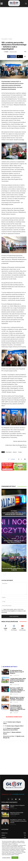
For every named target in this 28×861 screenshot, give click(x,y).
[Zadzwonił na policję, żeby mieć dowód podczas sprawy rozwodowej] (14, 502)
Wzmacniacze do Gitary (8, 736)
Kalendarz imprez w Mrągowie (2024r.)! (15, 726)
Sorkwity (13, 566)
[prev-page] (2, 575)
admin (6, 51)
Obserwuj (14, 625)
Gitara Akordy (6, 732)
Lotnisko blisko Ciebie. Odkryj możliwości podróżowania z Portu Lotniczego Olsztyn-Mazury (18, 680)
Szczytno (10, 39)
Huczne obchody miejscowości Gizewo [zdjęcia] (14, 569)
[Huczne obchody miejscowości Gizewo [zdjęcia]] (14, 558)
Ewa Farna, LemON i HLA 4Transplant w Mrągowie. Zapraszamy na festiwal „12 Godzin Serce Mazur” (17, 690)
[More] (25, 56)
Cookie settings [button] (6, 857)
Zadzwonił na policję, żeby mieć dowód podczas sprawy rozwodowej (14, 513)
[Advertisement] (14, 22)
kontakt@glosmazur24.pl (18, 794)
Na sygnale (14, 510)
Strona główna (4, 39)
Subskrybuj (22, 625)
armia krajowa (8, 452)
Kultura (14, 538)
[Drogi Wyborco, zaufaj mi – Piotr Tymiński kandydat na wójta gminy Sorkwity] (5, 821)
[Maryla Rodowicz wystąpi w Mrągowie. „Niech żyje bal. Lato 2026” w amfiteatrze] (5, 698)
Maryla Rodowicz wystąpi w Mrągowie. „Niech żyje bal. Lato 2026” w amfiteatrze (17, 699)
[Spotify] (15, 799)
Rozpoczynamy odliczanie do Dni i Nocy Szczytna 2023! (14, 541)
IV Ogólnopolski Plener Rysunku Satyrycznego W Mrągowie (17, 672)
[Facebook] (8, 799)
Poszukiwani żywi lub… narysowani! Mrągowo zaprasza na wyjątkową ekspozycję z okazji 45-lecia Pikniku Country (17, 708)
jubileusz (15, 452)
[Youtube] (19, 799)
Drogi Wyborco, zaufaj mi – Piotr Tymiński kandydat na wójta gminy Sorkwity (18, 821)
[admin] (2, 52)
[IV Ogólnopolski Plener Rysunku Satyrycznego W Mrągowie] (5, 672)
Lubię (5, 625)
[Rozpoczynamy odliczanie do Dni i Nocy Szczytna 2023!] (14, 530)
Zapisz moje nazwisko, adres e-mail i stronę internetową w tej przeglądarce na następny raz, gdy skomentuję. (13, 611)
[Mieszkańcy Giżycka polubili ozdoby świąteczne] (5, 814)
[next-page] (5, 575)
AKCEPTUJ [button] (14, 857)
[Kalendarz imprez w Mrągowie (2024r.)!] (5, 807)
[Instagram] (12, 799)
